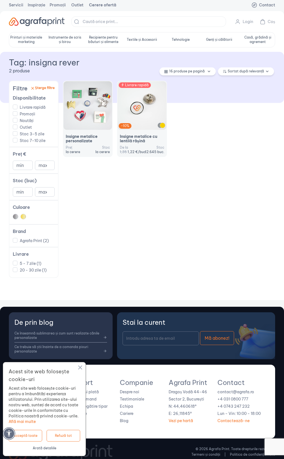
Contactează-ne (233, 420)
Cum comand (84, 399)
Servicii (16, 4)
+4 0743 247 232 (233, 406)
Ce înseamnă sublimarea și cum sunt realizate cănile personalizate (56, 335)
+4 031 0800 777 (232, 399)
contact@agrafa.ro (235, 391)
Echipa (126, 406)
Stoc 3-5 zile (32, 133)
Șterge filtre (45, 88)
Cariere (126, 413)
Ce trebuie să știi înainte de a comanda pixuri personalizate (51, 349)
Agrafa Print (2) (34, 240)
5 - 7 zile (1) (30, 263)
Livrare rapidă (32, 107)
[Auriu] (162, 125)
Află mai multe (22, 421)
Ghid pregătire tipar (89, 406)
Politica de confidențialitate (252, 454)
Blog (124, 420)
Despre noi (129, 391)
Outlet (77, 4)
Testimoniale (132, 399)
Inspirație (36, 4)
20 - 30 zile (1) (33, 270)
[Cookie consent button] (80, 368)
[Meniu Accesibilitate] (9, 433)
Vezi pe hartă (181, 420)
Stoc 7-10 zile (32, 140)
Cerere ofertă (102, 4)
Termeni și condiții (205, 454)
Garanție (79, 413)
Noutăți (27, 120)
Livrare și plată (85, 391)
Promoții (58, 4)
